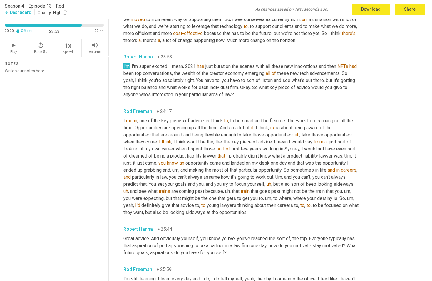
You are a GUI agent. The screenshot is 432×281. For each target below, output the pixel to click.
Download (371, 9)
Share (410, 9)
